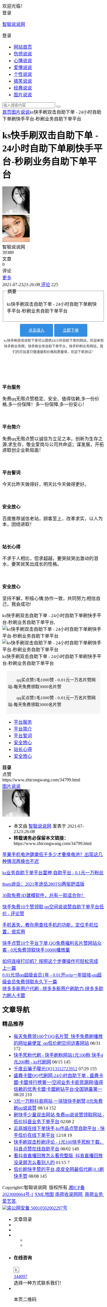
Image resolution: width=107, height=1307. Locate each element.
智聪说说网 (13, 24)
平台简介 (23, 729)
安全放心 (23, 742)
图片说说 (23, 94)
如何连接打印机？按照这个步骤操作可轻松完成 (50, 961)
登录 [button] (6, 13)
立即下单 (71, 330)
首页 (6, 112)
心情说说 (23, 60)
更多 (6, 277)
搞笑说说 (23, 81)
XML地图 (44, 1194)
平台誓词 (23, 735)
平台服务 (23, 722)
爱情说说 (23, 67)
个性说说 (23, 74)
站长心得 (23, 749)
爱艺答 (9, 1201)
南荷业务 (94, 1194)
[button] (53, 35)
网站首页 (23, 47)
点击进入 (37, 330)
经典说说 (23, 88)
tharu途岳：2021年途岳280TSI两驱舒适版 (43, 884)
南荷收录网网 (69, 1194)
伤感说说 (23, 53)
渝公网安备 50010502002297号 (37, 1208)
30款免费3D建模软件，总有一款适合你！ (44, 895)
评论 (45, 284)
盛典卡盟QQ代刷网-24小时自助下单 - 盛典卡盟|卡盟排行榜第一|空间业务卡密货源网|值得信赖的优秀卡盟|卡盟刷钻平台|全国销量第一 (58, 1082)
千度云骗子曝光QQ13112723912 (45, 1068)
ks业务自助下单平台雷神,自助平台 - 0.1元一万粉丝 (53, 872)
